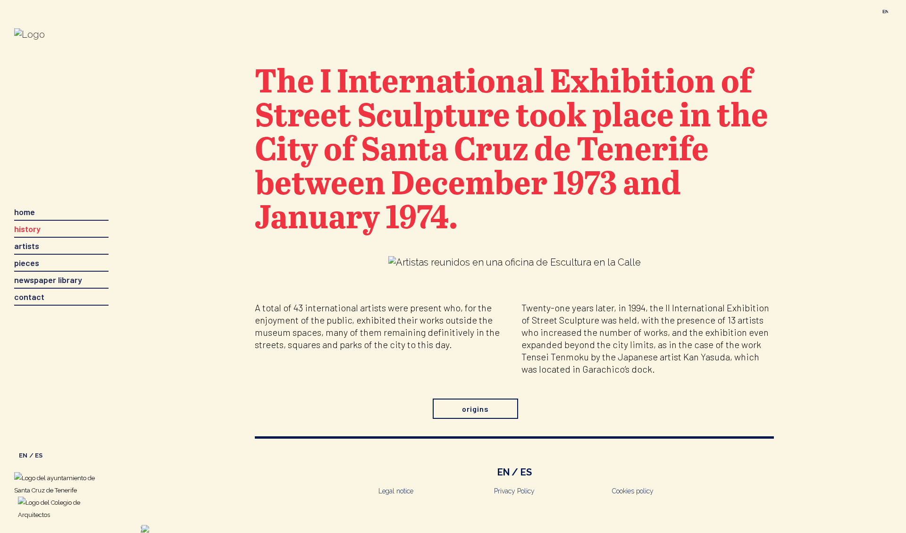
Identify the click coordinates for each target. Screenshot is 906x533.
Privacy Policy (514, 491)
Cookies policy (633, 491)
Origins (475, 408)
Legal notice (395, 491)
